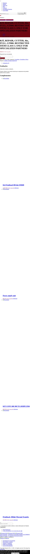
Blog (4, 6)
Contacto (5, 8)
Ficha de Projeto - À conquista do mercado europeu (11, 535)
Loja (4, 35)
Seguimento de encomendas (9, 540)
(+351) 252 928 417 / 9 (8, 531)
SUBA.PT (2, 549)
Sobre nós (5, 5)
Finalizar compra (9, 20)
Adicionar (2, 58)
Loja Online (5, 10)
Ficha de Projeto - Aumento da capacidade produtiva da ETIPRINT (15, 534)
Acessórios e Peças (24, 59)
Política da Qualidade (7, 544)
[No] (19, 553)
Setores (4, 4)
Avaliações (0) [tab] (6, 63)
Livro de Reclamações (8, 545)
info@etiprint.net (6, 529)
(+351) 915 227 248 (17, 531)
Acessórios (17, 59)
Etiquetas (5, 3)
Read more (16, 553)
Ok (12, 553)
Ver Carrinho (3, 20)
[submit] (0, 522)
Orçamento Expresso (7, 9)
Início (4, 34)
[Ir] (0, 15)
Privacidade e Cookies (8, 542)
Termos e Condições (7, 543)
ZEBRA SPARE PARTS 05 (10, 60)
